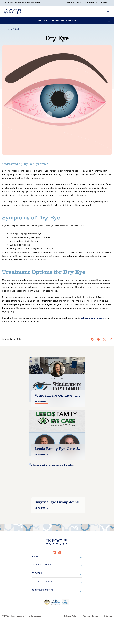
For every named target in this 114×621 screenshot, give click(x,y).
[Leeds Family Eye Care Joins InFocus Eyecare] (57, 433)
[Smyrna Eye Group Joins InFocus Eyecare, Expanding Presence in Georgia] (57, 486)
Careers (105, 2)
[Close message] (109, 20)
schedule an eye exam (92, 318)
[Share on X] (104, 339)
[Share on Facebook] (92, 339)
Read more (41, 401)
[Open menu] (108, 11)
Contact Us (91, 2)
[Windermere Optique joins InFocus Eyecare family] (57, 379)
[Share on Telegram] (110, 339)
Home (9, 29)
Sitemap (108, 616)
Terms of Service (90, 616)
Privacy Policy (70, 616)
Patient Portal (74, 2)
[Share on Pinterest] (98, 339)
